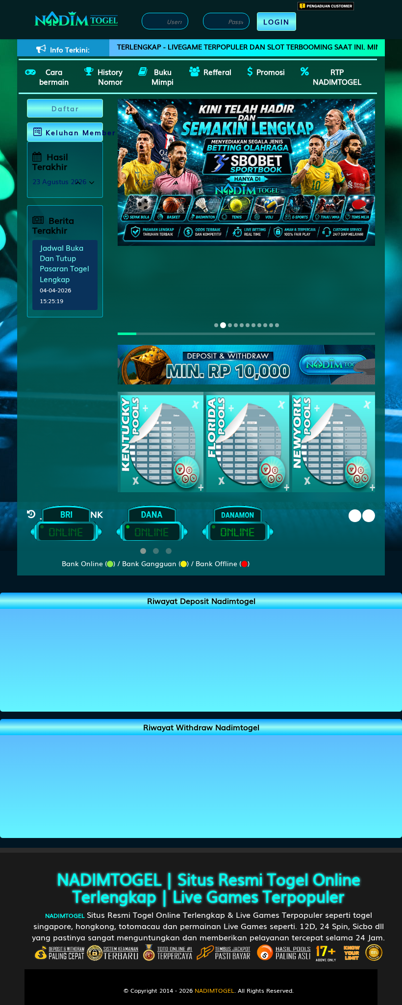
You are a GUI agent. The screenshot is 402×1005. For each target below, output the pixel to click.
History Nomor (110, 76)
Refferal (217, 71)
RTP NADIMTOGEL (337, 76)
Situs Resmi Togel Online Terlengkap (216, 887)
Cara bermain (54, 76)
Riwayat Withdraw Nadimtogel (201, 727)
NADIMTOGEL (109, 878)
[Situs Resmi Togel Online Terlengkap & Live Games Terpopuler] (246, 363)
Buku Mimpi (162, 76)
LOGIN (276, 21)
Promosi (270, 71)
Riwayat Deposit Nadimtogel (201, 600)
